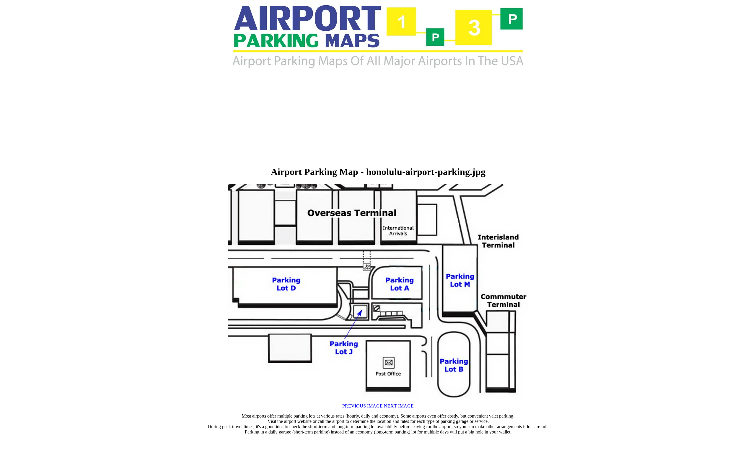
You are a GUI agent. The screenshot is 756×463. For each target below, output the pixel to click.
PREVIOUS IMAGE (362, 405)
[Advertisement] (311, 118)
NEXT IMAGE (399, 405)
